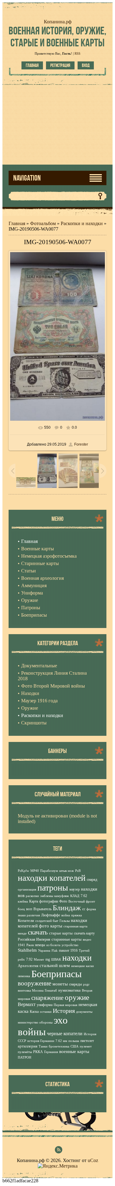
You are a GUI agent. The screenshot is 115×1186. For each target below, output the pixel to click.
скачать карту (84, 933)
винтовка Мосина (31, 990)
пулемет (86, 1046)
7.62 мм (61, 1041)
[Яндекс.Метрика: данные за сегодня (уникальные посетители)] (58, 1166)
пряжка (76, 915)
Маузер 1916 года (39, 700)
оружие (77, 997)
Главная (32, 65)
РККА (38, 1052)
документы (84, 1011)
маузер (74, 889)
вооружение (34, 983)
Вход (86, 65)
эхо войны (43, 1025)
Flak (55, 950)
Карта (33, 901)
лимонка (24, 976)
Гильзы (64, 921)
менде (22, 933)
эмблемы (46, 896)
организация (27, 889)
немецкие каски (82, 966)
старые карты (61, 933)
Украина (44, 950)
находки (77, 957)
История (64, 1010)
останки (46, 1011)
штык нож (66, 870)
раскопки (32, 896)
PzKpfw (23, 870)
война (65, 915)
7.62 (84, 896)
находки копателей (52, 878)
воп (29, 909)
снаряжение (47, 997)
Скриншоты (34, 722)
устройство (70, 945)
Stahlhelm (27, 950)
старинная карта (75, 926)
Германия (51, 1052)
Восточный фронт (81, 901)
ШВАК (56, 959)
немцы (40, 945)
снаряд (92, 879)
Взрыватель (42, 909)
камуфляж (61, 896)
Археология (28, 965)
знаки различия (29, 915)
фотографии (48, 901)
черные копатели (64, 1033)
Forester (81, 444)
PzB (78, 870)
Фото (63, 901)
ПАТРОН (24, 1057)
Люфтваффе (50, 915)
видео (87, 939)
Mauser (39, 959)
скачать (38, 932)
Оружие (29, 708)
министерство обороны (35, 1022)
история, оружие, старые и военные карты (57, 37)
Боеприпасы (56, 973)
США (75, 1046)
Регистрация (60, 65)
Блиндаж (67, 908)
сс (83, 909)
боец (21, 909)
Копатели (26, 920)
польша (73, 1041)
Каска (34, 1011)
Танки (43, 1046)
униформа (44, 1005)
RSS (77, 53)
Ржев (30, 945)
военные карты (74, 1051)
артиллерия (27, 1046)
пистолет (87, 1041)
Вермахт (27, 1004)
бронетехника (59, 1046)
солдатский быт (46, 921)
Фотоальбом (43, 223)
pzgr (86, 984)
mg (47, 959)
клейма (23, 901)
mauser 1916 (68, 950)
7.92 (29, 959)
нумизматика (69, 990)
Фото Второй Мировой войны (53, 686)
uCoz (93, 1160)
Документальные (39, 665)
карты (56, 925)
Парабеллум (49, 870)
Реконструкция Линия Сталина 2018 (52, 675)
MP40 (34, 870)
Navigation (27, 178)
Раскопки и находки (82, 223)
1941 (21, 945)
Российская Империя (34, 939)
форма (91, 909)
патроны (52, 887)
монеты (60, 983)
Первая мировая (65, 1005)
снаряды (75, 984)
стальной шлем (55, 965)
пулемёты (25, 1052)
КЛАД (74, 896)
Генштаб (51, 990)
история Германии (40, 1041)
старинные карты (67, 939)
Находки (30, 693)
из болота (53, 945)
